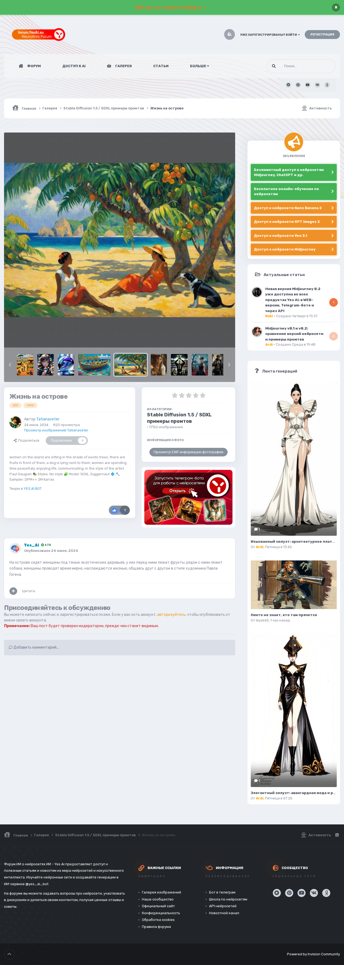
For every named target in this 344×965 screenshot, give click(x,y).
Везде (324, 66)
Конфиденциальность (161, 913)
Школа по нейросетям (228, 899)
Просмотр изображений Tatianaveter (56, 430)
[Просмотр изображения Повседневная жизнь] (25, 365)
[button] (10, 365)
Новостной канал (224, 913)
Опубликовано (51, 551)
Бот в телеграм (222, 892)
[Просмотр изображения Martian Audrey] (200, 365)
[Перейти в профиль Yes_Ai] (15, 548)
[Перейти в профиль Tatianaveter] (15, 422)
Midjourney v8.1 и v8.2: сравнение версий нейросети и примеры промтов (294, 333)
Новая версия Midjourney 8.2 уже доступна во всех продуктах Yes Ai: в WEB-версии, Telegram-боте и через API (292, 300)
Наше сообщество (158, 899)
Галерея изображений (161, 892)
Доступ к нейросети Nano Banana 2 (288, 208)
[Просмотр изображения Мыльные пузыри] (45, 365)
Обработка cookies (158, 920)
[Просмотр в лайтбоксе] (119, 240)
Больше (198, 66)
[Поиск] (274, 66)
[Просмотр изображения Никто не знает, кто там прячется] (294, 584)
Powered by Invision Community (313, 954)
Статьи (161, 66)
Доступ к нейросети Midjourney (285, 249)
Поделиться (28, 440)
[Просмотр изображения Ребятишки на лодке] (94, 365)
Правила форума (156, 927)
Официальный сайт (158, 906)
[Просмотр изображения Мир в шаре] (66, 365)
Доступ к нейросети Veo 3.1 (280, 236)
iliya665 (262, 620)
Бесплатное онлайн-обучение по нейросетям (286, 191)
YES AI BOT (33, 489)
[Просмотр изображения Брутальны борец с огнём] (220, 365)
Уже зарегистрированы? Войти (269, 35)
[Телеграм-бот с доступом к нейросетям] (188, 497)
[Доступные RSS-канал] (337, 835)
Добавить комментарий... (36, 647)
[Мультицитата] (13, 591)
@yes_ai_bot (37, 884)
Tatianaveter (47, 419)
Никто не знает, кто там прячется (284, 615)
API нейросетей (222, 906)
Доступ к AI (73, 66)
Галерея (123, 66)
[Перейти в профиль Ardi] (257, 331)
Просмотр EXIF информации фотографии (188, 452)
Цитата (28, 591)
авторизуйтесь (171, 614)
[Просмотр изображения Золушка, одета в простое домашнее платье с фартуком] (159, 365)
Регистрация (322, 34)
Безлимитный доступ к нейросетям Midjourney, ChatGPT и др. (289, 172)
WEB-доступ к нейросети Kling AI (167, 7)
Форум (33, 66)
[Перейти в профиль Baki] (257, 292)
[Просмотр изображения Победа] (179, 365)
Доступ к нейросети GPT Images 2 (287, 222)
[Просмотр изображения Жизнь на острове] (130, 365)
